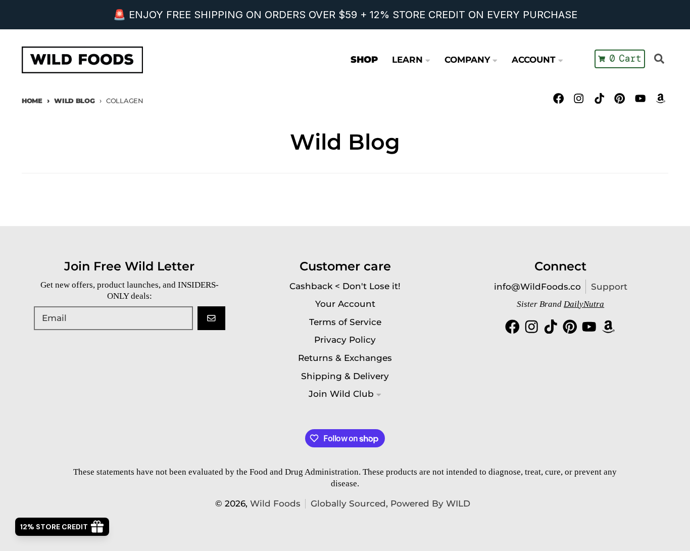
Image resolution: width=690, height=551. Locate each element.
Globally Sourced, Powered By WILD (390, 503)
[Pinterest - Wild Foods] (619, 98)
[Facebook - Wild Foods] (558, 98)
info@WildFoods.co (537, 287)
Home (32, 101)
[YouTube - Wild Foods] (640, 98)
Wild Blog (74, 101)
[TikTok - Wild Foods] (599, 98)
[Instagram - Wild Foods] (579, 98)
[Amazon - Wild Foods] (660, 98)
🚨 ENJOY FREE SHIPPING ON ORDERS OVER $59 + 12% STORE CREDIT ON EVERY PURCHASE (345, 15)
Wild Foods (275, 503)
